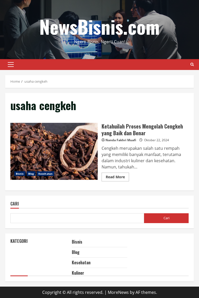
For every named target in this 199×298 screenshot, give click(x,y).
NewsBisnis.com (99, 26)
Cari (14, 204)
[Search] (192, 64)
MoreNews (118, 292)
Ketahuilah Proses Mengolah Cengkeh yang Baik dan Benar (54, 151)
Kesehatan (45, 173)
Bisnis (20, 173)
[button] (10, 64)
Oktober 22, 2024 (156, 140)
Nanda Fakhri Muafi (120, 140)
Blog (31, 173)
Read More (117, 177)
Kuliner (78, 273)
